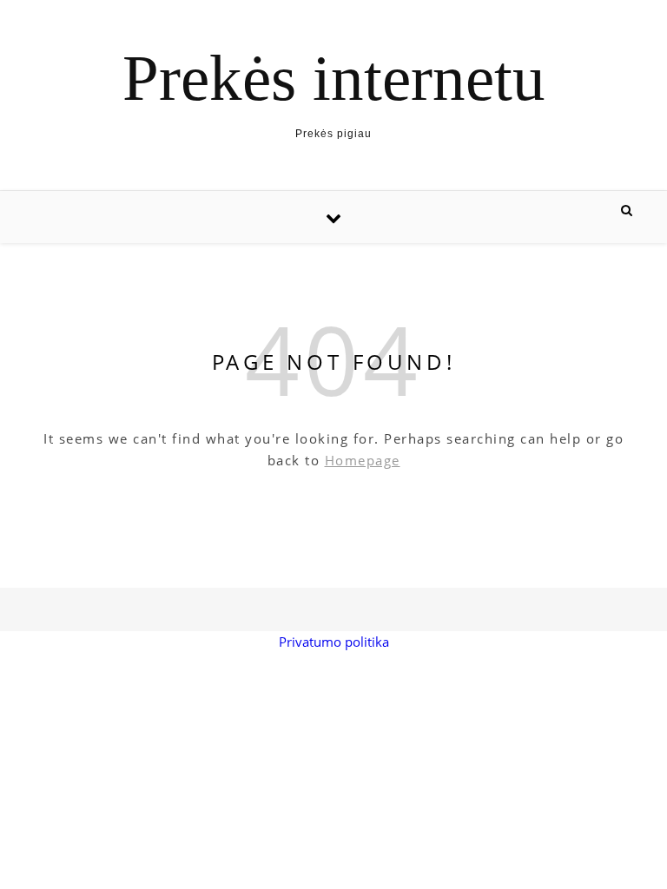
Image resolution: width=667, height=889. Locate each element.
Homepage (362, 460)
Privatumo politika (334, 641)
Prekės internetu (333, 77)
